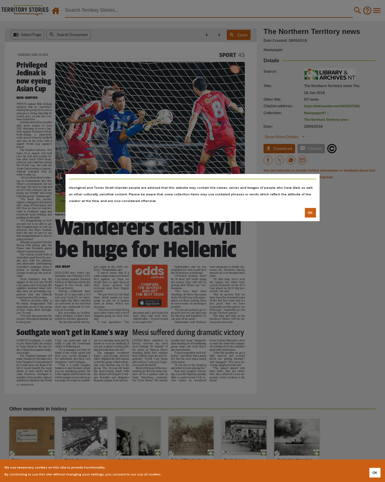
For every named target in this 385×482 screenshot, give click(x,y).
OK (310, 212)
